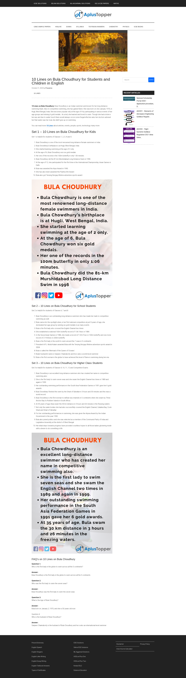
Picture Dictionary (38, 643)
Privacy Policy (145, 644)
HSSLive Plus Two (80, 661)
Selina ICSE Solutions (81, 647)
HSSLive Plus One (80, 656)
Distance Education (80, 670)
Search (151, 79)
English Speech (37, 647)
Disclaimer (120, 644)
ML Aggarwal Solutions (81, 652)
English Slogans (37, 652)
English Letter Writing (39, 656)
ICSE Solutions (79, 643)
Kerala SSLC (78, 666)
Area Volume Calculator (124, 649)
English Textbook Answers (41, 666)
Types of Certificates (39, 670)
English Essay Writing (39, 661)
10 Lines (37, 93)
